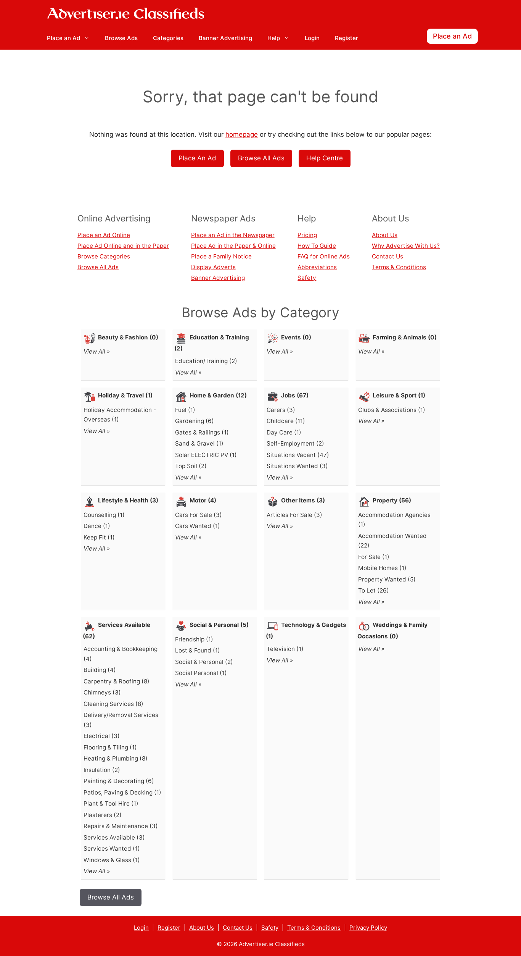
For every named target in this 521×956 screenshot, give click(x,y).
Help (273, 38)
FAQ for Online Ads (323, 256)
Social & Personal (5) (219, 624)
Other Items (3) (303, 500)
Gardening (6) (194, 421)
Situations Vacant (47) (298, 455)
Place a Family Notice (221, 256)
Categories (168, 38)
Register (346, 38)
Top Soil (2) (191, 466)
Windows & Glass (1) (112, 860)
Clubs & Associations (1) (391, 409)
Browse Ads (121, 38)
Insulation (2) (102, 770)
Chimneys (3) (102, 692)
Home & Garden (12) (218, 395)
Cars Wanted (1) (197, 526)
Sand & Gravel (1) (199, 443)
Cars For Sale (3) (198, 514)
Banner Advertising (225, 38)
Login (312, 38)
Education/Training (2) (206, 361)
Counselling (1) (104, 514)
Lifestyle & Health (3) (128, 500)
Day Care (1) (284, 432)
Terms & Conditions (399, 267)
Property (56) (392, 500)
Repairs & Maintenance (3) (121, 826)
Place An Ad (197, 158)
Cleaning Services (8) (113, 703)
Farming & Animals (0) (405, 337)
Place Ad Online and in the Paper (123, 245)
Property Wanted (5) (387, 579)
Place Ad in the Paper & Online (233, 245)
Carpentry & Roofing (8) (117, 681)
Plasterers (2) (103, 815)
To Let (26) (373, 590)
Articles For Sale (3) (294, 514)
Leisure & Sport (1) (399, 395)
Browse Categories (103, 256)
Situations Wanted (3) (297, 466)
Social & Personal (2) (204, 661)
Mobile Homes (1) (382, 568)
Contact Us (387, 256)
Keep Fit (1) (99, 537)
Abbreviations (317, 267)
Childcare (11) (286, 421)
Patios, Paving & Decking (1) (122, 792)
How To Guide (316, 245)
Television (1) (285, 648)
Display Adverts (213, 267)
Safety (306, 277)
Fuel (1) (185, 409)
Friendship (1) (194, 639)
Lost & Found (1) (197, 650)
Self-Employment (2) (295, 443)
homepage (241, 134)
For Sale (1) (373, 556)
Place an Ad (63, 38)
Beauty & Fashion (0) (128, 337)
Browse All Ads (261, 158)
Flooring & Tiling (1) (110, 747)
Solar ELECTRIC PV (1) (206, 455)
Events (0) (296, 337)
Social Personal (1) (201, 673)
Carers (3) (281, 409)
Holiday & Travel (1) (125, 395)
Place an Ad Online (103, 235)
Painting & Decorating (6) (119, 781)
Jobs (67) (295, 395)
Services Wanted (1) (112, 848)
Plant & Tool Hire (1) (111, 803)
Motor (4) (203, 500)
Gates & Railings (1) (202, 432)
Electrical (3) (102, 736)
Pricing (307, 235)
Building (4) (100, 669)
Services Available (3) (114, 837)
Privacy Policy (368, 927)
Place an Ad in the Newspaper (233, 235)
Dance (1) (97, 526)
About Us (384, 235)
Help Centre (324, 158)
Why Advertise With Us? (406, 245)
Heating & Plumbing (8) (116, 758)
